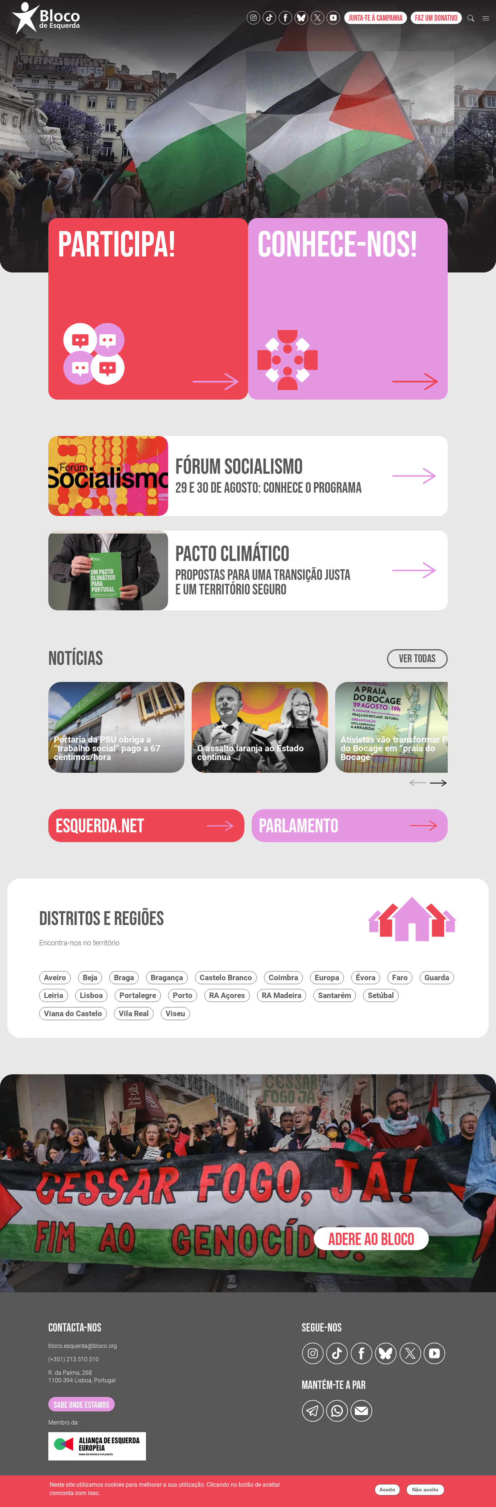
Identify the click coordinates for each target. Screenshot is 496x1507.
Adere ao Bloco (371, 1239)
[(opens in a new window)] (116, 726)
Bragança (167, 977)
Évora (365, 977)
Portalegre (137, 995)
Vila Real (134, 1013)
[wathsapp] (337, 1410)
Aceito (387, 1489)
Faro (400, 977)
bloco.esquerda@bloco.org (82, 1345)
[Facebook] (285, 17)
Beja (90, 977)
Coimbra (283, 977)
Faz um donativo (436, 18)
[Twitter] (301, 17)
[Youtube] (333, 17)
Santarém (334, 995)
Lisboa (91, 995)
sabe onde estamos (81, 1405)
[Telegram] (313, 1410)
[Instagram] (253, 17)
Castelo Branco (226, 977)
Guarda (436, 977)
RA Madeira (281, 995)
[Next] (438, 783)
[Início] (49, 18)
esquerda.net (100, 826)
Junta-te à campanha (376, 18)
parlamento (298, 826)
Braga (124, 977)
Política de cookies (125, 1493)
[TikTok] (269, 17)
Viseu (175, 1013)
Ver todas (417, 659)
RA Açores (227, 995)
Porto (182, 995)
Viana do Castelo (73, 1013)
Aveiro (55, 977)
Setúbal (381, 995)
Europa (327, 977)
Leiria (53, 995)
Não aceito (425, 1489)
